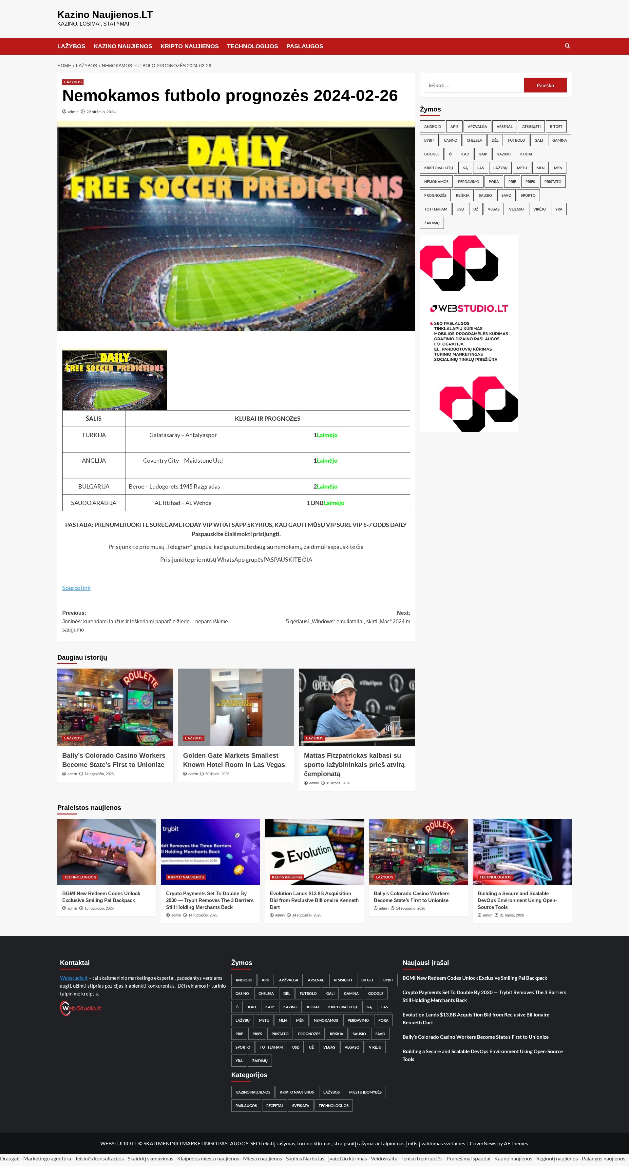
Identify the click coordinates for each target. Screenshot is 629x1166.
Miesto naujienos (262, 1158)
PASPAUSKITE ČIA (287, 559)
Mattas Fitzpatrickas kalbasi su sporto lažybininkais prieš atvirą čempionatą (354, 764)
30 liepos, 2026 (217, 774)
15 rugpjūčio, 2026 (99, 908)
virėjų (539, 209)
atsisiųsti (531, 126)
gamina (559, 140)
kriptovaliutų (438, 168)
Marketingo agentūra (47, 1158)
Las (480, 168)
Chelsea (474, 140)
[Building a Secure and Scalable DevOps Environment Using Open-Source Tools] (522, 852)
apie (454, 126)
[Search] (567, 46)
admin (73, 111)
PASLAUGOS (304, 46)
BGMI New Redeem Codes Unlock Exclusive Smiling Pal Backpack (475, 978)
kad (465, 154)
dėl (495, 140)
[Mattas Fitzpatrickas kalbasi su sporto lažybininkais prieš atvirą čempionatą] (357, 707)
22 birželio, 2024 (101, 111)
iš (450, 154)
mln (540, 168)
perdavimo (468, 181)
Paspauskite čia (212, 533)
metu (522, 168)
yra (558, 209)
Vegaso (516, 209)
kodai (526, 154)
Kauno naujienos (513, 1158)
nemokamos (436, 181)
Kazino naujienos (287, 877)
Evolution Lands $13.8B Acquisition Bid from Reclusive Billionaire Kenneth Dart (314, 900)
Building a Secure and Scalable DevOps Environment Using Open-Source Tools (517, 900)
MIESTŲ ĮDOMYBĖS (365, 1092)
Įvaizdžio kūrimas (347, 1158)
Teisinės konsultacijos (99, 1158)
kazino (504, 154)
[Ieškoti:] (474, 85)
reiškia (462, 195)
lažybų (500, 168)
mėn (558, 168)
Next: (348, 617)
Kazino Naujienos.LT (105, 14)
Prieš (530, 181)
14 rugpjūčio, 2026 (99, 774)
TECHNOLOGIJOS (252, 46)
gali (539, 140)
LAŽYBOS (71, 46)
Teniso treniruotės (422, 1158)
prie (512, 181)
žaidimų (432, 223)
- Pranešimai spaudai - (469, 1158)
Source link (76, 587)
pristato (553, 181)
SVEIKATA (300, 1105)
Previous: (145, 621)
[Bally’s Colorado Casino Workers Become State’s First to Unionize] (115, 707)
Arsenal (505, 126)
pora (494, 181)
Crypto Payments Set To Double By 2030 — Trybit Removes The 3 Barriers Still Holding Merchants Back (210, 900)
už (475, 209)
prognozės (435, 195)
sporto (528, 195)
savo (506, 195)
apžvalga (477, 126)
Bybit (429, 140)
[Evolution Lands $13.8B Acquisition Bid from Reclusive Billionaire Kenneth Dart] (314, 852)
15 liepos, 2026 (338, 783)
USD (460, 209)
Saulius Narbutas (305, 1158)
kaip (483, 154)
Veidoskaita (384, 1158)
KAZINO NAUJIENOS (123, 46)
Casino (450, 140)
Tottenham (435, 209)
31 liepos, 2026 (512, 915)
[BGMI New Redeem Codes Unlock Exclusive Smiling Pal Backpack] (106, 852)
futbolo (516, 140)
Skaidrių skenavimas (150, 1158)
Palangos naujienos (603, 1158)
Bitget (556, 126)
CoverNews (483, 1143)
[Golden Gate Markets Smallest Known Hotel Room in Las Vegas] (236, 707)
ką (465, 168)
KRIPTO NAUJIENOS (190, 46)
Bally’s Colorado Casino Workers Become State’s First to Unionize (476, 1037)
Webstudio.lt (74, 978)
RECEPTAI (274, 1105)
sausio (485, 195)
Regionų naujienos (557, 1158)
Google (431, 154)
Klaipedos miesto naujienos (208, 1158)
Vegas (494, 209)
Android (432, 126)
